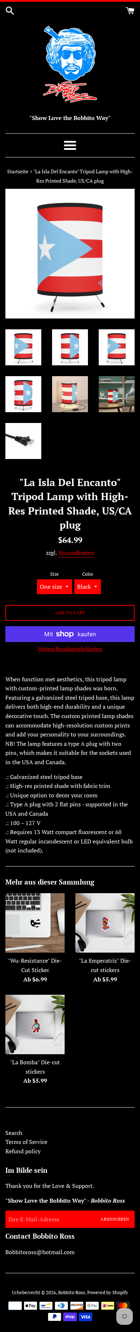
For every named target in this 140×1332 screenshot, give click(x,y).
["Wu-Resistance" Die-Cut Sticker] (35, 923)
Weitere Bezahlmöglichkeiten (70, 648)
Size (54, 574)
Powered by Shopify (107, 1292)
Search (13, 1133)
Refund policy (23, 1151)
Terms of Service (26, 1142)
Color (87, 574)
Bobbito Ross (71, 1292)
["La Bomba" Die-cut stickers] (35, 1024)
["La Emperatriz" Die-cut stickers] (105, 923)
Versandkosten (76, 552)
